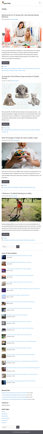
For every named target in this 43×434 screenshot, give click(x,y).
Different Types (25, 130)
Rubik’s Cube (32, 187)
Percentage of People (17, 187)
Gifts (4, 128)
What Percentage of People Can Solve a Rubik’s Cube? (20, 138)
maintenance (32, 130)
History (5, 187)
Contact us (4, 422)
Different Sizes (17, 130)
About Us (4, 411)
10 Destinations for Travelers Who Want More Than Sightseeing (15, 399)
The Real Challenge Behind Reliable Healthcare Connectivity (14, 395)
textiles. (16, 70)
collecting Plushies (8, 130)
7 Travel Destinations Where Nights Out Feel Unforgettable (14, 397)
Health (17, 240)
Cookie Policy (4, 413)
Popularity (26, 187)
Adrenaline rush (7, 240)
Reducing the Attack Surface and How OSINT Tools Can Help (14, 392)
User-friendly (22, 70)
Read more (5, 62)
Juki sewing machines (28, 68)
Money (33, 240)
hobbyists (19, 68)
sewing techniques (9, 70)
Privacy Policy (4, 420)
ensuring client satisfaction (10, 68)
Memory (10, 187)
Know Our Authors (5, 418)
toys (7, 132)
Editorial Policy (5, 416)
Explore (13, 240)
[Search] (17, 246)
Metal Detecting (27, 240)
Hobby (5, 66)
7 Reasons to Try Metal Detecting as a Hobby (17, 193)
